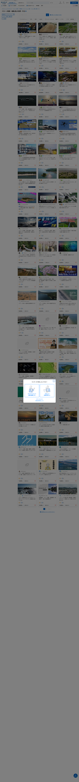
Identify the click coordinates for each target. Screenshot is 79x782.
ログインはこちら (39, 399)
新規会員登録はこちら (39, 400)
